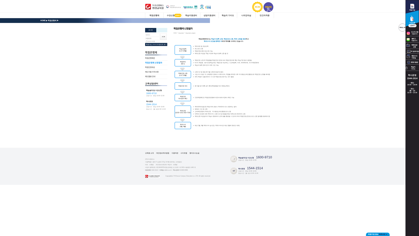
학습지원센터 (191, 15)
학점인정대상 (150, 67)
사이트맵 (184, 153)
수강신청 (171, 15)
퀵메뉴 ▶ (402, 27)
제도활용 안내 (150, 76)
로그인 (257, 7)
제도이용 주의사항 (152, 71)
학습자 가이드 (228, 15)
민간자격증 (265, 15)
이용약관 (175, 153)
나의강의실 (246, 15)
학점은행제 (154, 15)
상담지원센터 (209, 15)
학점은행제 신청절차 (153, 62)
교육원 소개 (149, 153)
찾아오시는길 (194, 153)
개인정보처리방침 (162, 153)
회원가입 (268, 7)
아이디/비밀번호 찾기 (160, 44)
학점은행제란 (150, 58)
